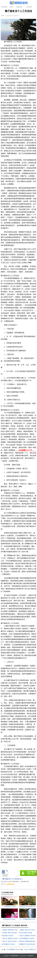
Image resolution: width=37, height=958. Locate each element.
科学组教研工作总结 (8, 944)
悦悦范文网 (15, 955)
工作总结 (29, 7)
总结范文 (19, 7)
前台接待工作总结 (7, 935)
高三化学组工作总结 (25, 932)
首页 (11, 7)
